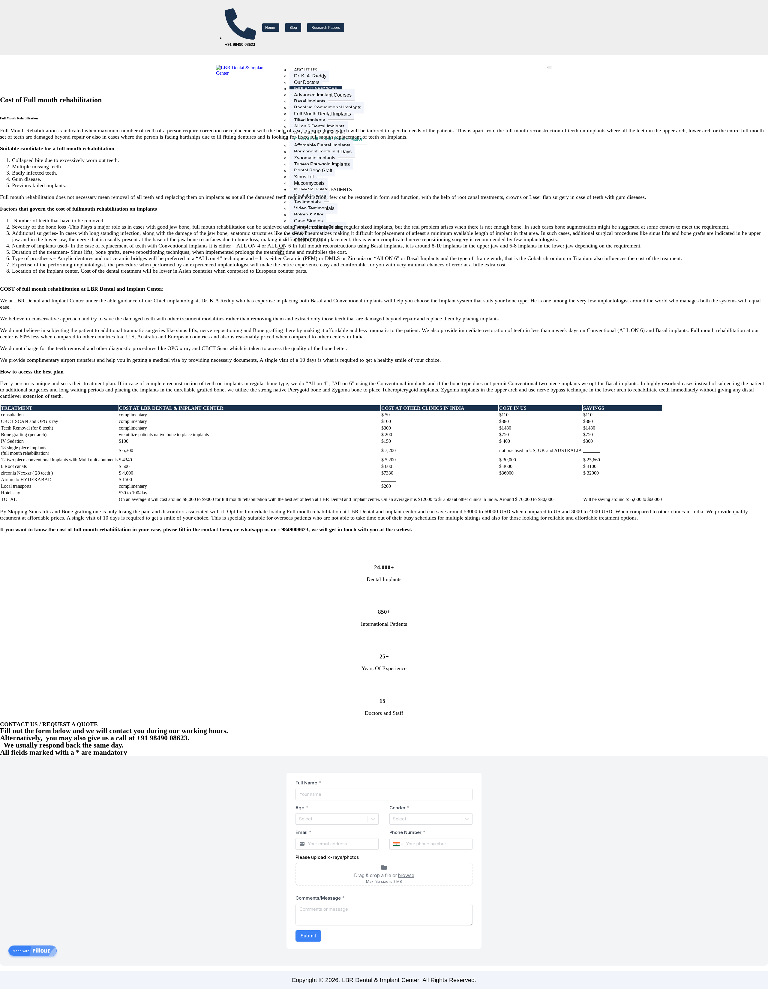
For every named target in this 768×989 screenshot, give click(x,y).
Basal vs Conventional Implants (327, 107)
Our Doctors (307, 82)
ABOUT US (305, 69)
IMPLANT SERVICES (316, 88)
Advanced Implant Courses (323, 94)
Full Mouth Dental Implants (322, 113)
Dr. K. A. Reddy (310, 76)
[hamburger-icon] (549, 67)
